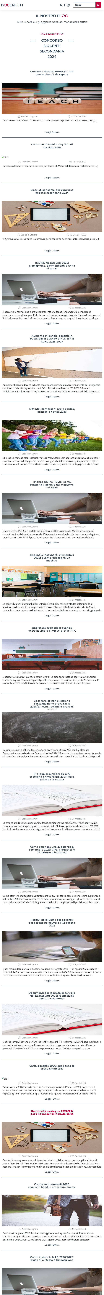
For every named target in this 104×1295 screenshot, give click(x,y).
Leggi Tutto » (52, 132)
